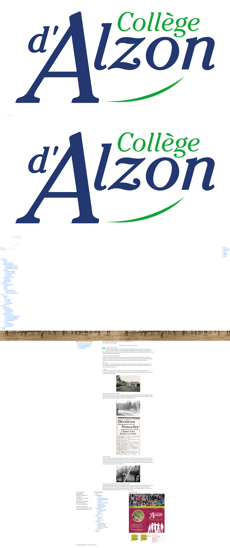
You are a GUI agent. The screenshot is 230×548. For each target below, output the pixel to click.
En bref (99, 497)
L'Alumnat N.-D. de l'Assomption (85, 343)
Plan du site (100, 520)
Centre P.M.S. (101, 504)
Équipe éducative (102, 505)
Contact (98, 530)
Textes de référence (102, 498)
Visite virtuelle (101, 507)
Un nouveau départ (102, 509)
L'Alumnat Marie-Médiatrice (84, 345)
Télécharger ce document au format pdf (128, 345)
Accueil (97, 494)
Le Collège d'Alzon (82, 348)
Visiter (99, 512)
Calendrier (100, 517)
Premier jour (101, 522)
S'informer (100, 511)
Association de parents (103, 502)
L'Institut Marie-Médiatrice (84, 346)
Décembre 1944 (101, 525)
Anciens (98, 531)
